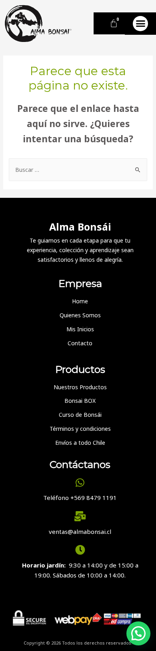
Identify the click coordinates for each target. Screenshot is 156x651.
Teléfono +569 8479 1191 (80, 498)
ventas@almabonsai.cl (80, 532)
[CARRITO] (114, 23)
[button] (140, 23)
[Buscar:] (78, 169)
